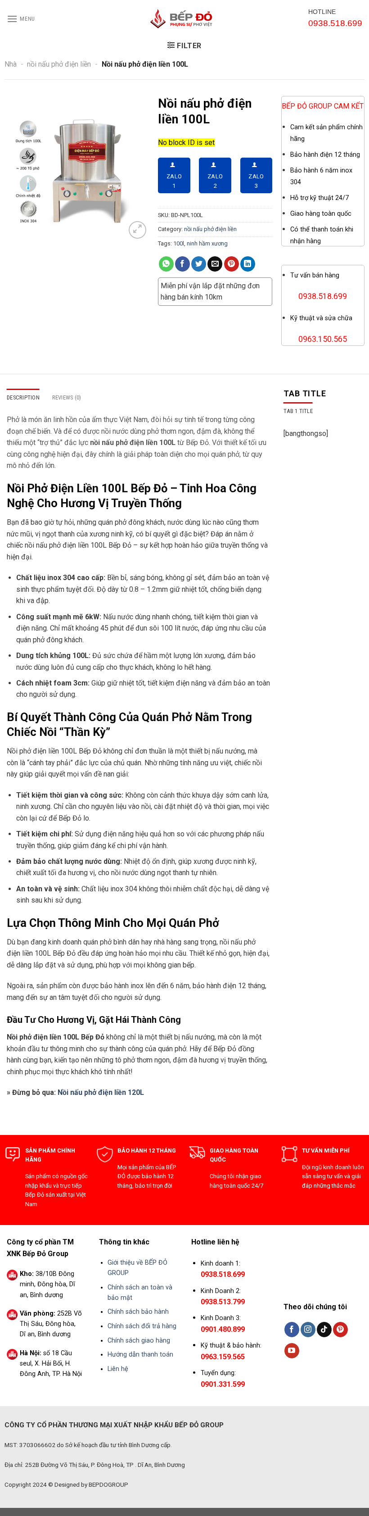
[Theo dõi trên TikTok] (324, 1329)
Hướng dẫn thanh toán (140, 1354)
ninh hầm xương (207, 243)
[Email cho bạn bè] (214, 264)
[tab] (298, 411)
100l (178, 243)
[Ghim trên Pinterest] (231, 264)
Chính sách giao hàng (139, 1340)
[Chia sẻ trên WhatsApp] (166, 264)
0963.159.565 (223, 1357)
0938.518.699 (223, 1274)
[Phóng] (137, 230)
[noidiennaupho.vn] (184, 19)
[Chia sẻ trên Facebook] (182, 264)
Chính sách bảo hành (138, 1312)
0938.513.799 (223, 1302)
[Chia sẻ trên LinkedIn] (247, 264)
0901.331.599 (223, 1384)
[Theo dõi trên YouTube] (291, 1350)
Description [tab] (23, 397)
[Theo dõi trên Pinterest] (340, 1329)
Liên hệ (118, 1369)
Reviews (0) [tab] (66, 397)
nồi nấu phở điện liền (59, 64)
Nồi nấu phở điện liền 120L (101, 1092)
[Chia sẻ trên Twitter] (198, 264)
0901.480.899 (223, 1329)
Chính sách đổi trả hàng (142, 1326)
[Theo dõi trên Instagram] (308, 1329)
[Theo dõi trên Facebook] (291, 1329)
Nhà (10, 64)
